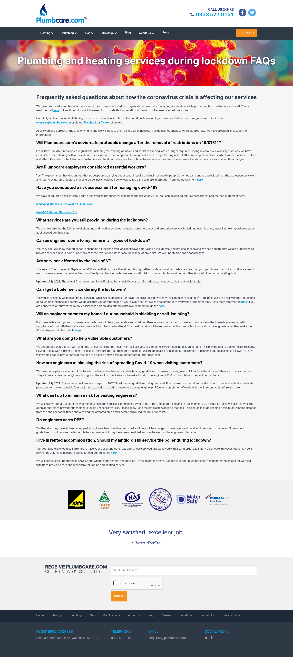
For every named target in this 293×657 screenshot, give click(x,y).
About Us (145, 33)
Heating (45, 33)
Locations (186, 615)
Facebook (90, 123)
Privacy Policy (231, 615)
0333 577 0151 (215, 15)
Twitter (105, 123)
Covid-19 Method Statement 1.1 (56, 212)
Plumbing (68, 33)
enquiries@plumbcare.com (53, 123)
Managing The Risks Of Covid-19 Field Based (64, 204)
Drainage (108, 33)
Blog (128, 33)
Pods (165, 33)
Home (40, 615)
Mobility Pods (111, 615)
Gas (87, 33)
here (56, 110)
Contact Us (246, 32)
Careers (167, 615)
